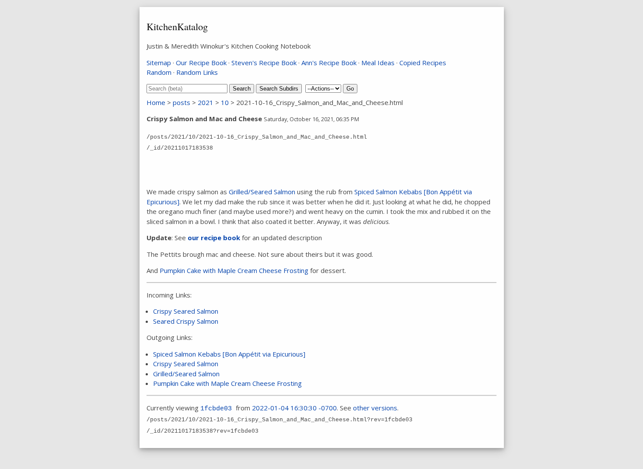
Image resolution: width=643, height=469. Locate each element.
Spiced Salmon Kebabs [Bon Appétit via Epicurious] (229, 354)
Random (159, 72)
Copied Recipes (422, 62)
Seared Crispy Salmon (185, 321)
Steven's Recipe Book (264, 62)
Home (156, 102)
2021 (205, 102)
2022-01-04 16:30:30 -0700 (294, 407)
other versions (375, 407)
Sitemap (159, 62)
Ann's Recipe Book (328, 62)
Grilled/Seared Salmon (262, 191)
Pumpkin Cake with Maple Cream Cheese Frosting (234, 270)
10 (225, 102)
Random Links (197, 72)
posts (181, 102)
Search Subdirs (278, 88)
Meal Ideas (378, 62)
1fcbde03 (216, 409)
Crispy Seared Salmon (185, 311)
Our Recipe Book (201, 62)
